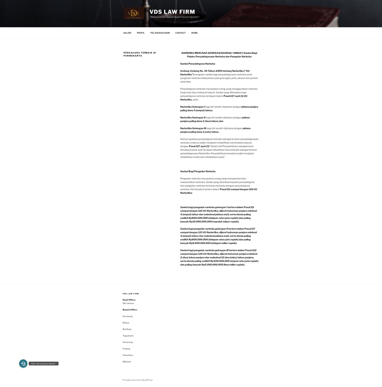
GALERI (127, 33)
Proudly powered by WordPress (138, 380)
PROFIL (141, 33)
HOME (194, 33)
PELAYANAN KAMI (160, 33)
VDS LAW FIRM (172, 12)
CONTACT (180, 33)
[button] (23, 363)
